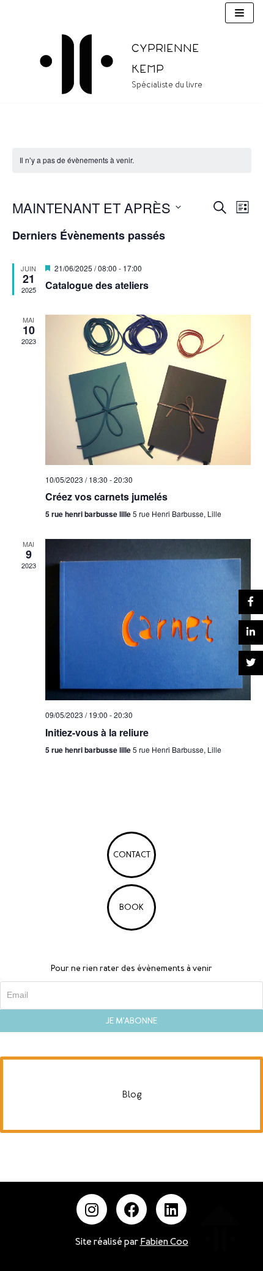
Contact (131, 854)
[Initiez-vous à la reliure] (148, 620)
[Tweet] (251, 663)
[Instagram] (91, 1209)
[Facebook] (131, 1209)
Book (131, 907)
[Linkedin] (171, 1209)
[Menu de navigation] (239, 12)
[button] (131, 1095)
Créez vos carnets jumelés (106, 496)
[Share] (251, 602)
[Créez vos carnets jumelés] (148, 390)
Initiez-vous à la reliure (97, 732)
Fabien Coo (164, 1242)
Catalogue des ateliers (97, 285)
